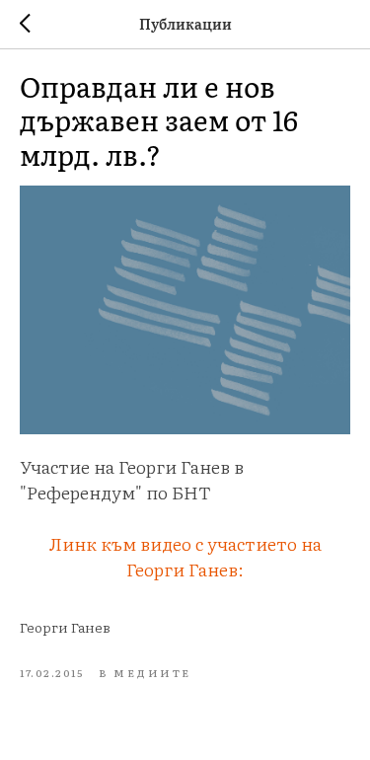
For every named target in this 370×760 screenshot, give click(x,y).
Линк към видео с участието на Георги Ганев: (185, 556)
